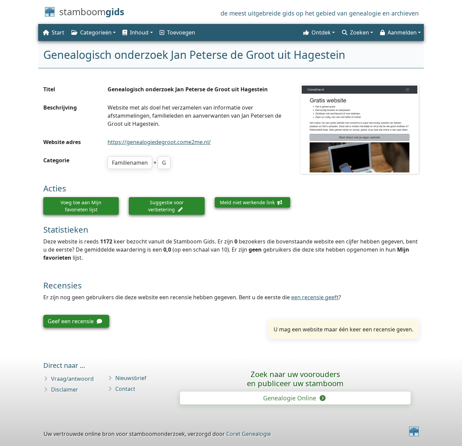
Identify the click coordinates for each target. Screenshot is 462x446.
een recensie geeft (315, 297)
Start (58, 32)
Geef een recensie (71, 321)
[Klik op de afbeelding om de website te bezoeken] (359, 128)
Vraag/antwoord (72, 378)
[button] (137, 32)
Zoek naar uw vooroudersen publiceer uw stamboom (295, 378)
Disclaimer (64, 389)
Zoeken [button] (359, 32)
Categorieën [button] (96, 32)
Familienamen (130, 162)
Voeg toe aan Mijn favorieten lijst (81, 206)
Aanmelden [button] (402, 32)
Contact (125, 389)
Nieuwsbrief (130, 378)
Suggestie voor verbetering (166, 206)
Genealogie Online (290, 398)
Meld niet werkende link (248, 202)
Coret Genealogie (248, 434)
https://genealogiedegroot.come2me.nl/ (159, 142)
